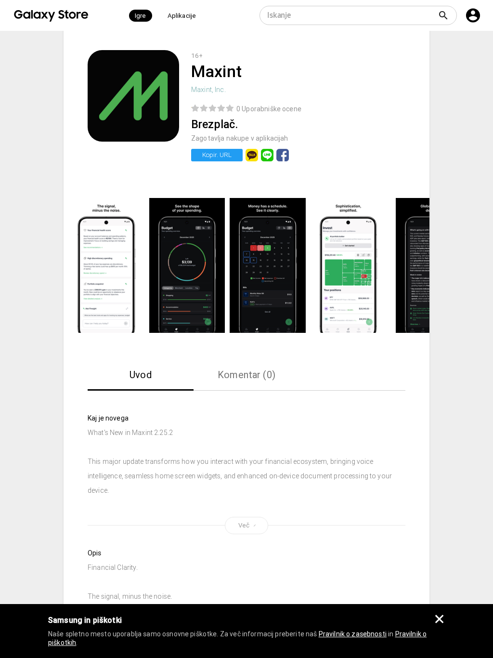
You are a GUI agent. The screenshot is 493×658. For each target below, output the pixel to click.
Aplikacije (182, 16)
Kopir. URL (217, 155)
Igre (140, 16)
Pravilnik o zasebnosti (353, 634)
